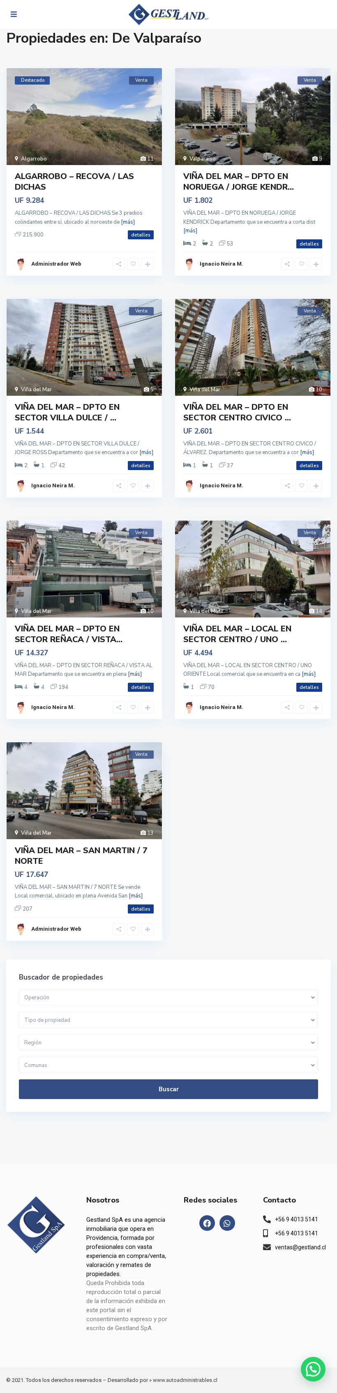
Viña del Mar (36, 389)
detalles (140, 235)
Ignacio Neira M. (221, 264)
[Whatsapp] (227, 1223)
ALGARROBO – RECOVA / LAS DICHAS (74, 182)
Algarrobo (34, 159)
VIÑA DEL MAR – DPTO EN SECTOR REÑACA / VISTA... (68, 634)
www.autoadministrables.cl (185, 1380)
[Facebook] (207, 1223)
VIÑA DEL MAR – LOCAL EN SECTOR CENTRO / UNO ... (237, 634)
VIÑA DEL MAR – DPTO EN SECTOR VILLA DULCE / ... (67, 412)
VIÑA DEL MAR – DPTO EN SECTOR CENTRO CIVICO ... (237, 412)
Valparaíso (202, 159)
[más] (128, 222)
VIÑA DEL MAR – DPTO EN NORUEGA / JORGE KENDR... (238, 182)
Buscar (169, 1089)
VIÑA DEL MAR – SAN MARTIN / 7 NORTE (81, 856)
